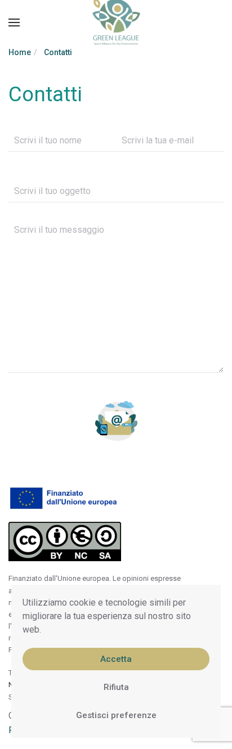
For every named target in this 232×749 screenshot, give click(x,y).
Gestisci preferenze (116, 715)
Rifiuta (116, 687)
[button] (14, 22)
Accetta (116, 659)
